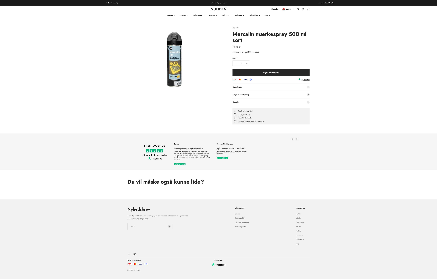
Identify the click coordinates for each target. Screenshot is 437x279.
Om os (237, 213)
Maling (224, 15)
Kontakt (274, 9)
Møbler (170, 15)
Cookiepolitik (240, 218)
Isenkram (238, 15)
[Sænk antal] (236, 63)
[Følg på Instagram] (134, 254)
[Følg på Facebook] (129, 254)
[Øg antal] (246, 63)
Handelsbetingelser (242, 222)
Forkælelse (253, 15)
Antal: (234, 58)
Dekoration (197, 15)
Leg (266, 15)
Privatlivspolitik (240, 226)
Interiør (183, 15)
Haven (212, 15)
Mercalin (235, 27)
